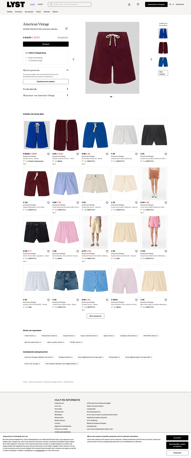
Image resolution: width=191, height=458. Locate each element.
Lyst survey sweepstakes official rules (100, 429)
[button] (112, 58)
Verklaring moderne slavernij (97, 418)
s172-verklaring (92, 420)
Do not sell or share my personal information (102, 415)
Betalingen (58, 415)
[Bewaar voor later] (66, 29)
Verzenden (58, 409)
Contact (57, 423)
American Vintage (36, 24)
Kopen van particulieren (95, 406)
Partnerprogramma (93, 412)
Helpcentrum (59, 403)
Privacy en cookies (61, 429)
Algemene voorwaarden (63, 426)
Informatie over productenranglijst (99, 403)
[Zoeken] (51, 4)
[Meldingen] (129, 4)
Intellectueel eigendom (63, 432)
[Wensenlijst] (138, 4)
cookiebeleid (39, 450)
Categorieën (91, 409)
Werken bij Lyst (60, 420)
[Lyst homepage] (16, 4)
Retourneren (59, 412)
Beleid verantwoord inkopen (96, 423)
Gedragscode (91, 426)
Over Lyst (58, 406)
